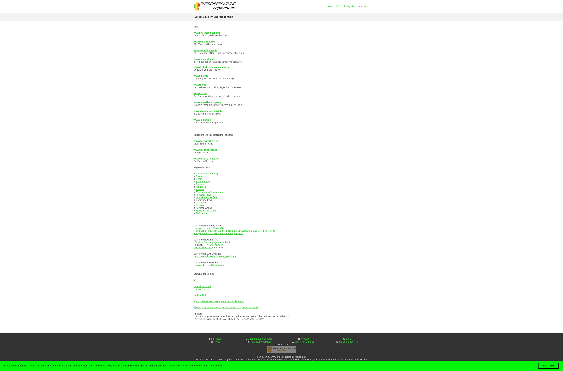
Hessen (200, 189)
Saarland (201, 202)
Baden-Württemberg (207, 173)
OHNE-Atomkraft (203, 247)
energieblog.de (201, 289)
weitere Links (200, 295)
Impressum (216, 338)
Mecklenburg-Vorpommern (210, 192)
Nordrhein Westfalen (207, 197)
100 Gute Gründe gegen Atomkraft (212, 242)
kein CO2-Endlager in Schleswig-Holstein (215, 256)
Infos (338, 6)
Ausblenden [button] (548, 366)
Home (330, 6)
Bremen (200, 184)
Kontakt (305, 338)
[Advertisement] (342, 49)
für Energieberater (349, 341)
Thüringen (201, 213)
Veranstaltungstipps (261, 341)
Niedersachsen (203, 194)
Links (349, 338)
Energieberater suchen (356, 6)
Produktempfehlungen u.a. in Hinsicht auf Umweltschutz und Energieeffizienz (234, 230)
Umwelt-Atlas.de (202, 286)
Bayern (199, 176)
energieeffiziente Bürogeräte (209, 228)
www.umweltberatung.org (207, 102)
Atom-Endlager (215, 245)
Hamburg (201, 186)
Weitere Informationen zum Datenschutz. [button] (201, 365)
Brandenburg (203, 181)
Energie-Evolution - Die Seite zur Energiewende (218, 233)
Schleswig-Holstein (206, 210)
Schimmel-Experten (305, 341)
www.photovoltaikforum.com (209, 265)
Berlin (199, 179)
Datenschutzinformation (260, 338)
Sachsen (200, 205)
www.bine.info (201, 76)
